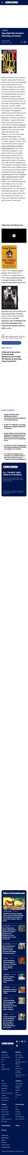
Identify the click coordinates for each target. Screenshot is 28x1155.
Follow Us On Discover (11, 343)
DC (2, 1062)
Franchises (20, 1104)
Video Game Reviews (19, 1086)
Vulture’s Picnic (18, 338)
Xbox (17, 1092)
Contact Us (5, 1135)
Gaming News (19, 1083)
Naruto (3, 1116)
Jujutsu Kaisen (5, 1114)
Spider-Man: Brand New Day (20, 1062)
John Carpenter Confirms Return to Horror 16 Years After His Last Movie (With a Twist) (9, 965)
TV (3, 1081)
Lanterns (4, 1095)
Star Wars (18, 1112)
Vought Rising (5, 1098)
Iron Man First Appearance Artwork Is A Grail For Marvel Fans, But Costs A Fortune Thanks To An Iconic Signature (15, 456)
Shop (17, 1125)
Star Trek (18, 1114)
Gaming (18, 1081)
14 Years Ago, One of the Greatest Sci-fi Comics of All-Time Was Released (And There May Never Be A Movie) (9, 1022)
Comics (3, 336)
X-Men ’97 (4, 1091)
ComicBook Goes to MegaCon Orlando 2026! (10, 991)
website (9, 328)
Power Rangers (20, 1116)
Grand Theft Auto (20, 1119)
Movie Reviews (19, 1057)
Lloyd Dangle (10, 313)
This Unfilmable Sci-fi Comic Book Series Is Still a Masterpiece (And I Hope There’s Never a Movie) (10, 1005)
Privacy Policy (6, 493)
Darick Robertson (9, 336)
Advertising (5, 1137)
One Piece (4, 1121)
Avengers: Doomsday (18, 1071)
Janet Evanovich (12, 177)
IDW (3, 1067)
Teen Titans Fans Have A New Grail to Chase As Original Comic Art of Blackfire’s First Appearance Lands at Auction (9, 933)
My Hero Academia (7, 1119)
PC (16, 1097)
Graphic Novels (18, 336)
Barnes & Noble (17, 270)
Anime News (5, 1107)
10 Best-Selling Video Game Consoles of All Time (8, 979)
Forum (4, 1130)
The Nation (19, 314)
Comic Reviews (5, 1057)
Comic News (5, 1055)
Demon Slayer (5, 1112)
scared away (21, 282)
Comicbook (5, 30)
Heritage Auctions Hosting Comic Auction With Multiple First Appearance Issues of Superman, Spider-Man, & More (13, 917)
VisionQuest (5, 1100)
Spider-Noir (4, 1088)
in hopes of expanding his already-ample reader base (13, 145)
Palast (16, 110)
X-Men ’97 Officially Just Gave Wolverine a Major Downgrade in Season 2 (15, 426)
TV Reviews (5, 1086)
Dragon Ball (5, 1109)
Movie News (19, 1055)
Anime (4, 1104)
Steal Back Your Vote (9, 311)
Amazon (4, 273)
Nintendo (18, 1090)
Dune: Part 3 (19, 1068)
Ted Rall (18, 311)
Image (3, 1064)
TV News (4, 1083)
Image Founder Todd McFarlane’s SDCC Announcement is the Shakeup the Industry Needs (15, 417)
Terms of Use (11, 492)
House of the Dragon (7, 1093)
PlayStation (18, 1095)
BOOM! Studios (6, 1069)
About (3, 1140)
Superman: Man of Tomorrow (20, 1075)
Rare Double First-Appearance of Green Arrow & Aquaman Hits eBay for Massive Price (9, 949)
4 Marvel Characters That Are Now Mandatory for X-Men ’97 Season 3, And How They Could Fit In (12, 356)
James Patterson (9, 338)
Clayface (18, 1066)
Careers (4, 1142)
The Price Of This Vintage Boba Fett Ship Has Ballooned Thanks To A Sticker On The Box (15, 447)
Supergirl (18, 1059)
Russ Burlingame (6, 40)
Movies (18, 1052)
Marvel (3, 1059)
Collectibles (7, 911)
